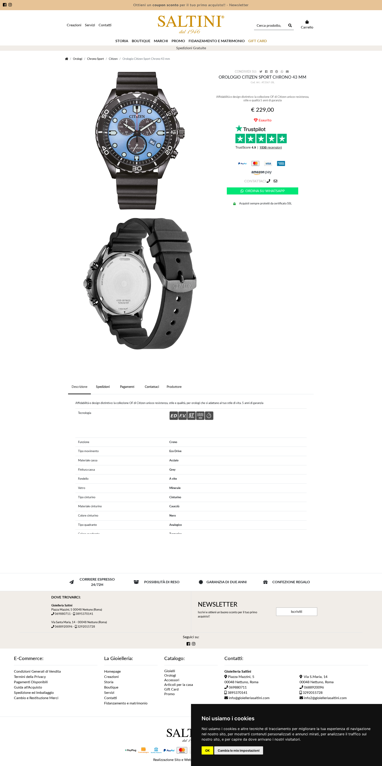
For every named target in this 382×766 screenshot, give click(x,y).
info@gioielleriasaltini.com (248, 698)
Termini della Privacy (30, 677)
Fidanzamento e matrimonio (217, 41)
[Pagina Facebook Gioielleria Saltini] (5, 5)
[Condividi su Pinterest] (277, 71)
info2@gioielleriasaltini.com (325, 698)
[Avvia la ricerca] (289, 25)
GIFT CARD (257, 41)
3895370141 (84, 614)
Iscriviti (296, 611)
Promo (178, 41)
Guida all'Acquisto (28, 687)
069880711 (63, 614)
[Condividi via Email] (288, 71)
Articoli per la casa (178, 685)
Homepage (112, 671)
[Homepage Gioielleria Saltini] (66, 59)
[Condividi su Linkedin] (271, 71)
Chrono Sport (95, 59)
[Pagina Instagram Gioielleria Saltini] (10, 5)
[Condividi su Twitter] (261, 71)
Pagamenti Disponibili (31, 682)
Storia (121, 41)
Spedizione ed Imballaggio (34, 692)
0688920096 (64, 626)
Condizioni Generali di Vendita (37, 671)
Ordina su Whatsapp (265, 191)
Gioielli (169, 671)
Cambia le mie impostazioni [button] (239, 750)
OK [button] (207, 750)
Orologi (77, 59)
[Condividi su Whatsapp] (282, 71)
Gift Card (171, 689)
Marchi (161, 41)
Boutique (141, 41)
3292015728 (86, 626)
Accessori (171, 680)
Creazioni (74, 25)
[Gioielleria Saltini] (191, 25)
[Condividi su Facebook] (266, 71)
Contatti (105, 25)
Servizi (90, 25)
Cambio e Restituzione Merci (36, 698)
